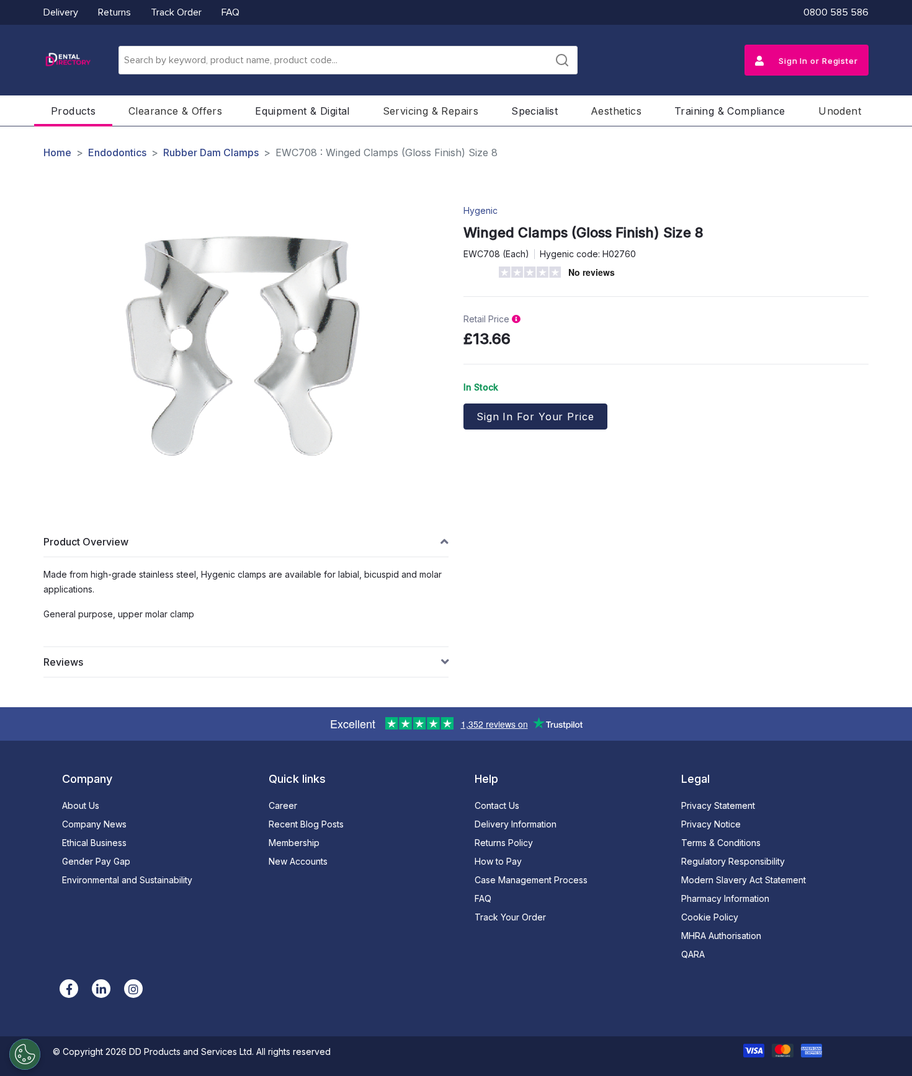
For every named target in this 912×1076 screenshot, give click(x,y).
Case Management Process (531, 880)
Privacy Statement (718, 805)
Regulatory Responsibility (733, 861)
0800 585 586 (836, 12)
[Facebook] (69, 988)
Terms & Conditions (721, 842)
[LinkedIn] (101, 988)
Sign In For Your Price (535, 416)
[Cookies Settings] (24, 1054)
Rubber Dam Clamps (211, 152)
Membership (294, 842)
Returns (114, 12)
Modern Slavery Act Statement (743, 880)
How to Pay (498, 861)
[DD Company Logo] (67, 60)
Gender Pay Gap (96, 861)
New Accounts (298, 861)
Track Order (176, 12)
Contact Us (497, 805)
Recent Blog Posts (306, 824)
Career (283, 805)
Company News (94, 824)
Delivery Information (516, 824)
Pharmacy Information (725, 898)
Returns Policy (504, 842)
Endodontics (117, 152)
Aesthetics (616, 111)
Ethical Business (94, 842)
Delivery (60, 12)
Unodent (839, 111)
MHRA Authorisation (721, 935)
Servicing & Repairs (431, 111)
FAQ (230, 12)
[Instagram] (133, 988)
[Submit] (562, 60)
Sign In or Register (817, 61)
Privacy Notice (711, 824)
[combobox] (348, 60)
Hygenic (480, 210)
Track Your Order (510, 917)
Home (57, 152)
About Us (80, 805)
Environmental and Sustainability (127, 880)
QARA (693, 954)
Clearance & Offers (175, 111)
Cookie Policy (709, 917)
